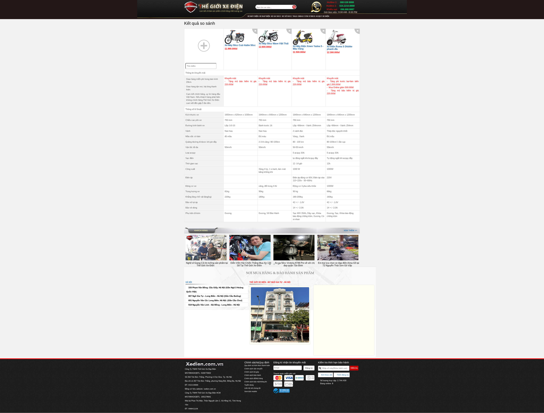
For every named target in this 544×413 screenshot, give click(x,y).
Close (254, 31)
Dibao (301, 16)
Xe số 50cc (287, 16)
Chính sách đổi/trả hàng (253, 378)
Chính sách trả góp (251, 372)
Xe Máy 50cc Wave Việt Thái (273, 43)
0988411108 (193, 409)
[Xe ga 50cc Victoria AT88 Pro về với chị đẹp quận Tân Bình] (250, 247)
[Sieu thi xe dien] (213, 6)
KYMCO (312, 16)
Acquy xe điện (322, 16)
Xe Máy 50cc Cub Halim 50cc (240, 45)
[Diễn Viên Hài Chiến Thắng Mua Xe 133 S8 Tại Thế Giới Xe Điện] (206, 247)
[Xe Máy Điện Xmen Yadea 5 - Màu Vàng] (303, 37)
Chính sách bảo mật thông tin (255, 382)
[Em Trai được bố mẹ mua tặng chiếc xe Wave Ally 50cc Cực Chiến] (338, 247)
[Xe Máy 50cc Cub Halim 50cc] (235, 37)
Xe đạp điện (264, 16)
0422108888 (193, 385)
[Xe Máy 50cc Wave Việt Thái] (269, 36)
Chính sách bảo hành (252, 375)
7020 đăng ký (342, 375)
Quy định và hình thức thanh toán (257, 365)
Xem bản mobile (250, 391)
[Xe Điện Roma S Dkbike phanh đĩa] (337, 37)
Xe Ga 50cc (276, 16)
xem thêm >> (350, 230)
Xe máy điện (253, 16)
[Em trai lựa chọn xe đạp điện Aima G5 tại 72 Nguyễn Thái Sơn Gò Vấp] (294, 247)
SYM (306, 16)
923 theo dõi (326, 375)
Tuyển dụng (249, 385)
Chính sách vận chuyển (253, 369)
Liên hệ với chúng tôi (252, 388)
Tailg (295, 16)
